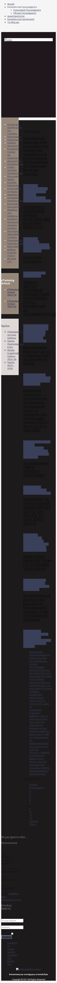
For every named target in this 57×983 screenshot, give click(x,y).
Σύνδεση (6, 937)
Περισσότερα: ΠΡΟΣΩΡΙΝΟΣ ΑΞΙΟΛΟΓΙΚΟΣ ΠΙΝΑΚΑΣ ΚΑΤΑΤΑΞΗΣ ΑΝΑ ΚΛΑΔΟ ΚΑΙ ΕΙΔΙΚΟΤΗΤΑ (36, 244)
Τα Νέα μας (13, 22)
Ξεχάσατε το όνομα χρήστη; (12, 947)
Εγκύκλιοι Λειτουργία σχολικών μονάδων (13, 223)
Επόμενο (34, 821)
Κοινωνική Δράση (12, 178)
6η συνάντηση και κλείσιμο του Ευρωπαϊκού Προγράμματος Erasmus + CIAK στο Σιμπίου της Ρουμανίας (37, 607)
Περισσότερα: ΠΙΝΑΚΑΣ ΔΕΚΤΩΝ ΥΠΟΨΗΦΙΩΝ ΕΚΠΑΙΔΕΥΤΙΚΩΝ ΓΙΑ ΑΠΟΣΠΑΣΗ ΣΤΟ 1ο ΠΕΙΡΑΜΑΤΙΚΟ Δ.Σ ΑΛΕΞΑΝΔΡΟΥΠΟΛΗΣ (35, 333)
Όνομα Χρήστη (5, 916)
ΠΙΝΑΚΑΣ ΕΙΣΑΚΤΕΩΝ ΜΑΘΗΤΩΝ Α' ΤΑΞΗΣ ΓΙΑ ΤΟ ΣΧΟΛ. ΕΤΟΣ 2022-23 (39, 699)
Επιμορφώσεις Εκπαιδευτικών (15, 242)
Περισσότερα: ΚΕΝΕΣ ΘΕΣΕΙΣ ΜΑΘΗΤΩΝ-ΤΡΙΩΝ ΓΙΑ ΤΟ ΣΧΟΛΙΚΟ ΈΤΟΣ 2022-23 (36, 585)
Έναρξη (33, 784)
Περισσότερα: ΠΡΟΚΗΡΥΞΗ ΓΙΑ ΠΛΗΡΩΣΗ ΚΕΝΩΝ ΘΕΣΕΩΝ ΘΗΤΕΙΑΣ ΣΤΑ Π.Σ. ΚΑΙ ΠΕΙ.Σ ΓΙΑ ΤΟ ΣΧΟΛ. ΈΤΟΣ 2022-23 (36, 542)
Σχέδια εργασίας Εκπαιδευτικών (15, 170)
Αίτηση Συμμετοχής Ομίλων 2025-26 (13, 354)
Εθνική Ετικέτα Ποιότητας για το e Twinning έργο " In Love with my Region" (36, 355)
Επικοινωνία (14, 139)
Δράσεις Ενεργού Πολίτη (11, 252)
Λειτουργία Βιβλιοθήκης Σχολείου (13, 234)
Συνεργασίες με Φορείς (14, 190)
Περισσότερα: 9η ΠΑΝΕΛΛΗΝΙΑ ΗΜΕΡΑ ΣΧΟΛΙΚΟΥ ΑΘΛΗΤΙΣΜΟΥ (37, 490)
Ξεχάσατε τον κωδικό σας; (12, 959)
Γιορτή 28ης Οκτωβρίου (32, 259)
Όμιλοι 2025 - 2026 (11, 365)
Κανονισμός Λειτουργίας (13, 205)
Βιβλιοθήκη (13, 246)
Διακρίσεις (13, 194)
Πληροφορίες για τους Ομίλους (14, 334)
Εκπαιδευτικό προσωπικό (20, 19)
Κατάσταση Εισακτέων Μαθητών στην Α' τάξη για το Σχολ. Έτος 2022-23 (38, 716)
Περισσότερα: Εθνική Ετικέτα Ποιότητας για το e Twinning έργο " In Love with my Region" (37, 379)
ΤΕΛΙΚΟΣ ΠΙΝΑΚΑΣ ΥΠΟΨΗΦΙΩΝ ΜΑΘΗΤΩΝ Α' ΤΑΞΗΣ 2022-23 (39, 757)
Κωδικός (5, 923)
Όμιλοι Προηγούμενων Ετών (15, 343)
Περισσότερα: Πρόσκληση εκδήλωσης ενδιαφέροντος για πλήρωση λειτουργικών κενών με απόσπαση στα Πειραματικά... (36, 449)
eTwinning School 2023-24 (13, 292)
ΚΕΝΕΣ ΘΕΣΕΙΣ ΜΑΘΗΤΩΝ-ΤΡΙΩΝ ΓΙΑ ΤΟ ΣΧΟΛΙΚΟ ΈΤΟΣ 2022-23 (37, 563)
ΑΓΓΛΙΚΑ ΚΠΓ (11, 260)
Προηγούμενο (36, 787)
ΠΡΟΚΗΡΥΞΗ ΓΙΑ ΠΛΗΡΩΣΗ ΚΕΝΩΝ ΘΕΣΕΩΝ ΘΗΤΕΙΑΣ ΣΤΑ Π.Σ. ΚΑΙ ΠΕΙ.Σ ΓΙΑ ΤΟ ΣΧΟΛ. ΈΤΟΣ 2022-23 (37, 511)
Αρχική (10, 3)
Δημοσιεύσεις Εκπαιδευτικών (15, 162)
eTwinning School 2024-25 (13, 304)
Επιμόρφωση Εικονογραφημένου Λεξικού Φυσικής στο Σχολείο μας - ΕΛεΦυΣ (39, 658)
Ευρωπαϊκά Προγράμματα (27, 9)
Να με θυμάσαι (5, 932)
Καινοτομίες (14, 136)
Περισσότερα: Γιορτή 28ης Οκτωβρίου (34, 275)
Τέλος (32, 824)
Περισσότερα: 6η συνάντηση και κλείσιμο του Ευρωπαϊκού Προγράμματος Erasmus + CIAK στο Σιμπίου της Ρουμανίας (37, 639)
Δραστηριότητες (16, 16)
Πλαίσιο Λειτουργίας (13, 144)
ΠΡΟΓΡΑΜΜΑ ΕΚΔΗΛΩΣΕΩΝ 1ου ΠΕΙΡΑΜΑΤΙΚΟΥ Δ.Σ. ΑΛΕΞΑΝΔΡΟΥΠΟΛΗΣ (40, 672)
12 (30, 818)
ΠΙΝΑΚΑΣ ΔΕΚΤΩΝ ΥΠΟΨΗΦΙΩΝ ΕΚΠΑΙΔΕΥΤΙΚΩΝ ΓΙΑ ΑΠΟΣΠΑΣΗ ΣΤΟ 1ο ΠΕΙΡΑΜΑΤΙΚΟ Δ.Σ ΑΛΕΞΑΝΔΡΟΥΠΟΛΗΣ (39, 298)
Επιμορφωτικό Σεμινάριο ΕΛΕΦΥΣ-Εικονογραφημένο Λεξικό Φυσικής (40, 769)
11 (30, 815)
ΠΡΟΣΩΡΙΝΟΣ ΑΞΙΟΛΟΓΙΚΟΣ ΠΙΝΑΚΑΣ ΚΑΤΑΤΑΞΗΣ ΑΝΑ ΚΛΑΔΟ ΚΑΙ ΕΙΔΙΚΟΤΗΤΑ (36, 217)
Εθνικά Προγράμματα (24, 12)
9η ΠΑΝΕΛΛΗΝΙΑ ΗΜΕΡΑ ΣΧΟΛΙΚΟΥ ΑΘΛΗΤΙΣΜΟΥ (36, 469)
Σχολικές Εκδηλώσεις (13, 184)
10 (30, 812)
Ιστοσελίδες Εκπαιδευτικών (15, 199)
